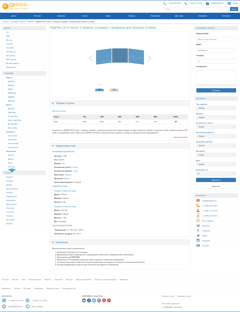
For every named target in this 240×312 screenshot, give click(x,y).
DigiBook (11, 97)
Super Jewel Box (14, 120)
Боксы (9, 104)
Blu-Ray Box (13, 124)
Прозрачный (13, 147)
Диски (13, 16)
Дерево (11, 159)
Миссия (15, 279)
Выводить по (202, 169)
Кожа (10, 162)
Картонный (12, 135)
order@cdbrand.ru (217, 3)
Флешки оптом (168, 296)
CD (7, 32)
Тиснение (10, 212)
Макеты (131, 16)
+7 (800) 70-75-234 (195, 3)
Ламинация (11, 200)
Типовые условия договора (105, 279)
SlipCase (11, 100)
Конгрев (9, 192)
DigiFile (31, 21)
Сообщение (202, 66)
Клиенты (47, 279)
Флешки (37, 16)
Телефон (200, 55)
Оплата (17, 288)
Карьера (69, 279)
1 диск (75, 171)
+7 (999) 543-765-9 (210, 215)
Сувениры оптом (184, 296)
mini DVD (9, 47)
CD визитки (10, 55)
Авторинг (10, 181)
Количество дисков (205, 132)
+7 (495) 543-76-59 (16, 300)
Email (199, 44)
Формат (199, 113)
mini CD (9, 44)
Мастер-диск (11, 204)
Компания (202, 16)
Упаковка (61, 16)
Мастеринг (10, 208)
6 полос (75, 167)
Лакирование (11, 196)
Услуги (85, 16)
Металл (11, 155)
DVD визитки (11, 59)
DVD (8, 36)
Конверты (10, 131)
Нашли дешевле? (181, 137)
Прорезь (68, 174)
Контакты (226, 16)
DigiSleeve (12, 93)
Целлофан (10, 219)
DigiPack (11, 81)
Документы (6, 288)
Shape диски (11, 67)
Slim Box (11, 108)
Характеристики (65, 145)
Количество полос (204, 123)
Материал (200, 151)
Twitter (204, 235)
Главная (5, 21)
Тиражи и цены (64, 103)
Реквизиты (124, 279)
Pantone (9, 177)
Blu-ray (9, 40)
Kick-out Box (13, 128)
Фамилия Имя (202, 33)
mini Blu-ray (11, 51)
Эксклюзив (11, 151)
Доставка (179, 16)
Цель (23, 279)
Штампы (9, 223)
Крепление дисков (204, 141)
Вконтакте (206, 225)
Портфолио (155, 16)
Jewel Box (12, 112)
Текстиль (11, 166)
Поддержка (38, 288)
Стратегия (58, 279)
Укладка (9, 215)
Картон (23, 21)
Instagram (206, 240)
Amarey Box (13, 116)
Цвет (198, 160)
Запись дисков (12, 188)
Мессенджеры (208, 220)
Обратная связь (52, 288)
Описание (61, 242)
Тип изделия (201, 104)
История (5, 279)
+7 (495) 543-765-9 (174, 3)
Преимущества (35, 279)
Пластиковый (13, 143)
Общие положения (83, 279)
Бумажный (12, 139)
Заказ (108, 16)
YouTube (205, 245)
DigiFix (10, 89)
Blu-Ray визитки (12, 63)
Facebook (206, 230)
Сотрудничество (69, 288)
